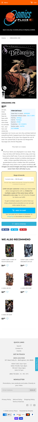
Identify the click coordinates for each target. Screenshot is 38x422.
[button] (19, 224)
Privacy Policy (6, 399)
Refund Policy (17, 399)
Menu (6, 2)
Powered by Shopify (26, 411)
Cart (34, 2)
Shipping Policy (29, 399)
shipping (10, 216)
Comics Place (13, 411)
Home (4, 38)
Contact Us (19, 348)
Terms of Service (18, 401)
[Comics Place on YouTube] (34, 405)
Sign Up (32, 390)
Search (19, 346)
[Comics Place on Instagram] (31, 405)
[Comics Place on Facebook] (27, 405)
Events (19, 351)
